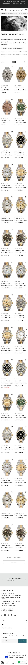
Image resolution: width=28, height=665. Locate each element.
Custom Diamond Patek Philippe (17, 47)
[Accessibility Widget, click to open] (2, 662)
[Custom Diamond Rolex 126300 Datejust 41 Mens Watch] (7, 74)
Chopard (2, 42)
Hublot (6, 42)
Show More (14, 562)
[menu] (2, 10)
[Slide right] (25, 580)
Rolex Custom (4, 85)
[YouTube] (15, 615)
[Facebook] (2, 615)
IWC (9, 42)
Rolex (6, 44)
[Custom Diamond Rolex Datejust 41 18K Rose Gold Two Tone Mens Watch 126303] (21, 74)
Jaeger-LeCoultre (14, 42)
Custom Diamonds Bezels (11, 13)
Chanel (6, 41)
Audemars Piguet (4, 39)
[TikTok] (12, 615)
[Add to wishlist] (12, 67)
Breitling (19, 39)
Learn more (14, 6)
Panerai (20, 42)
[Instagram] (5, 615)
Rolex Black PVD (19, 48)
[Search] (6, 10)
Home (2, 13)
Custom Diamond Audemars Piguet (8, 48)
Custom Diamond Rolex (5, 47)
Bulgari (23, 39)
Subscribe (22, 641)
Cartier (2, 41)
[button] (13, 62)
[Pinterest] (8, 615)
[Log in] (22, 10)
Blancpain (11, 39)
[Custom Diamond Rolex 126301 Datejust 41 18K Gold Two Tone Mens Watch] (7, 107)
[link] (14, 23)
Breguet (15, 39)
